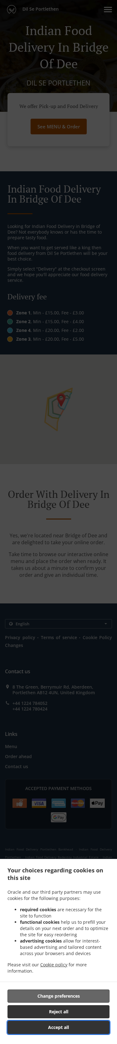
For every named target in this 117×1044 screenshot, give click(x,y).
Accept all (58, 1027)
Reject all (58, 1012)
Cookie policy (53, 965)
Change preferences (58, 996)
